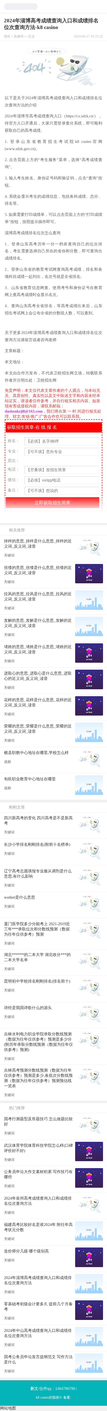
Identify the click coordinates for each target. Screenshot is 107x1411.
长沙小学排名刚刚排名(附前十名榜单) (37, 844)
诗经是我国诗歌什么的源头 (28, 1008)
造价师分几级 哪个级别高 (26, 1251)
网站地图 (8, 1408)
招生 (7, 36)
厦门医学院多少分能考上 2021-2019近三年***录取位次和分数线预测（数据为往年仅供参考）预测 (37, 929)
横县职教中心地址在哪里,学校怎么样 (36, 753)
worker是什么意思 (19, 897)
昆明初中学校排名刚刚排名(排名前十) (37, 981)
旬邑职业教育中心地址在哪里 (30, 779)
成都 (7, 762)
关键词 (18, 36)
